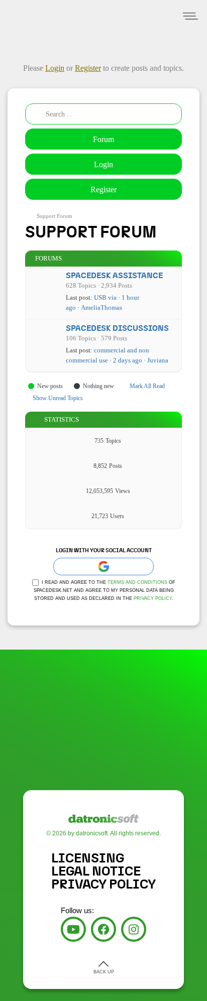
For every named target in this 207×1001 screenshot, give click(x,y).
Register (103, 189)
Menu (190, 16)
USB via (105, 297)
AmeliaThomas (101, 307)
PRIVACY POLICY (103, 884)
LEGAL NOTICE (96, 871)
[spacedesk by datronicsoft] (25, 1)
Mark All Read (147, 386)
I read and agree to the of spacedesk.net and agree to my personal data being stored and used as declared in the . (104, 590)
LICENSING (87, 858)
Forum (103, 139)
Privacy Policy (153, 598)
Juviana (157, 360)
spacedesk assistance (114, 276)
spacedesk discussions (117, 328)
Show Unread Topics (58, 398)
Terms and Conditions (137, 582)
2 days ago (127, 360)
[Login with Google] (103, 566)
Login (103, 164)
